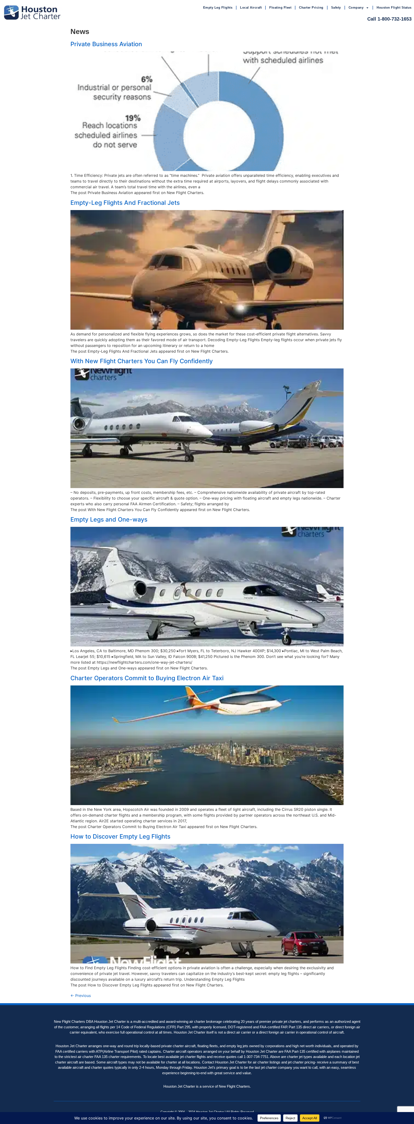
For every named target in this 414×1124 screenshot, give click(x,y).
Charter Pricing (311, 7)
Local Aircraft (251, 7)
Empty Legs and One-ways (108, 519)
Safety (336, 7)
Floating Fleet (280, 7)
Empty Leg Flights (218, 7)
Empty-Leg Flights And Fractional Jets (125, 202)
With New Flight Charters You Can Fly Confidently (141, 361)
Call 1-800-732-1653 (389, 19)
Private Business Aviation (106, 44)
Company (356, 7)
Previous (80, 995)
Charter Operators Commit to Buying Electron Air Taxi (147, 678)
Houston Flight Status (394, 7)
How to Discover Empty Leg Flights (120, 836)
